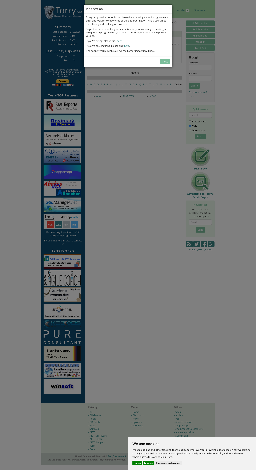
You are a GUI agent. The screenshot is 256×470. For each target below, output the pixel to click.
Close (165, 61)
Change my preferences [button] (168, 463)
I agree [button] (137, 463)
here (119, 41)
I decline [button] (148, 463)
